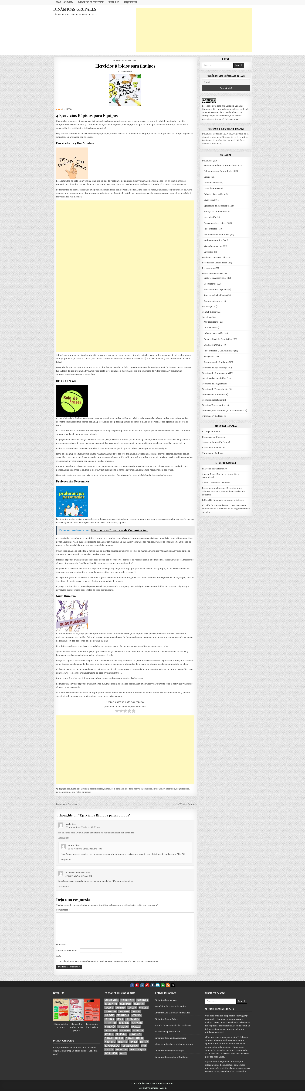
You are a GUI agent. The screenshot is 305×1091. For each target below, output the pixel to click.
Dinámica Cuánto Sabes (166, 1019)
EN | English (130, 2)
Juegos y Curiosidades (215, 295)
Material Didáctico (211, 273)
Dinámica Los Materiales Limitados (172, 1013)
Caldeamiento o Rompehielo (218, 171)
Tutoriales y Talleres (213, 416)
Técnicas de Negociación (214, 384)
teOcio (205, 500)
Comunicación (211, 182)
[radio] (117, 711)
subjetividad (121, 1049)
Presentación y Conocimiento (219, 351)
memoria (170, 789)
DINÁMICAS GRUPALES (74, 9)
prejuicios (122, 1041)
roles (78, 792)
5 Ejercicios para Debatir (167, 1031)
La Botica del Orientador (214, 469)
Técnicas (206, 317)
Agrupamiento (211, 322)
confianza (120, 1007)
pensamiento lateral (135, 1038)
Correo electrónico (66, 950)
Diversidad (209, 200)
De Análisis (209, 327)
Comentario (63, 910)
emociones (109, 1019)
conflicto (132, 1007)
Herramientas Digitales (216, 289)
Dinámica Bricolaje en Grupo (169, 1050)
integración (146, 789)
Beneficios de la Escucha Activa (170, 1006)
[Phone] (163, 985)
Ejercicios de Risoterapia (216, 206)
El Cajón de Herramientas (215, 505)
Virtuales (208, 252)
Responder (63, 838)
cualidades (109, 1015)
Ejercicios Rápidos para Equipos (125, 66)
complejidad (139, 1003)
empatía (120, 789)
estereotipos (110, 1022)
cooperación (110, 1011)
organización (183, 789)
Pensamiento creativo (215, 223)
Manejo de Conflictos (214, 211)
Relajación (209, 356)
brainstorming (127, 1000)
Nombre (61, 944)
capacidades (142, 1000)
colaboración (111, 1003)
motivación (125, 1030)
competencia (125, 1003)
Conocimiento (211, 188)
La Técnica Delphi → (186, 804)
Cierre (207, 177)
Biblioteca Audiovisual (215, 278)
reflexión (144, 1041)
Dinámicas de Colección (91, 2)
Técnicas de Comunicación (215, 373)
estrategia (124, 1022)
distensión (109, 789)
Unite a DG (113, 2)
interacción (159, 789)
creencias (136, 1011)
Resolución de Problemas (217, 234)
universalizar (111, 1053)
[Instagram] (142, 985)
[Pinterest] (137, 985)
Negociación (210, 217)
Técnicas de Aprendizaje (214, 368)
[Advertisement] (194, 30)
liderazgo (135, 1026)
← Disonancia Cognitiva (65, 804)
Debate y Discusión (213, 194)
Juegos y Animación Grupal (216, 442)
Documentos (210, 284)
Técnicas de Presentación (215, 389)
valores (123, 1053)
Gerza (205, 483)
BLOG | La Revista (64, 2)
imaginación (137, 1022)
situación (86, 792)
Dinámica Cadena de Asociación (170, 1038)
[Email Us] (158, 985)
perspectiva (110, 1041)
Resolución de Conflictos (216, 362)
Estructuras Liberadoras (214, 263)
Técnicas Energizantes (213, 405)
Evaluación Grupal (213, 345)
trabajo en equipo (138, 1049)
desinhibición (96, 789)
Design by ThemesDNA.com (152, 1088)
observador (121, 1034)
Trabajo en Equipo (213, 240)
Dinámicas (207, 161)
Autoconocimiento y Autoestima (220, 165)
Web (58, 956)
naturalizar (138, 1030)
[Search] (173, 985)
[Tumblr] (152, 985)
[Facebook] (132, 985)
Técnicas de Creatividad (214, 378)
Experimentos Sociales (214, 447)
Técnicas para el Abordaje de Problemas (222, 410)
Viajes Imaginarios (213, 246)
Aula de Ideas (209, 474)
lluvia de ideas (111, 1030)
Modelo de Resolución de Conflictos (173, 1025)
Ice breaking (208, 268)
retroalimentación (65, 792)
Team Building (209, 312)
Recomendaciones (213, 301)
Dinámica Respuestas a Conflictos (172, 1057)
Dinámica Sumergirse (166, 1000)
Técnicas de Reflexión (213, 394)
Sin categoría (208, 306)
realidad (133, 1041)
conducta (71, 789)
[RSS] (168, 985)
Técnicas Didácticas (212, 400)
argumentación (111, 1000)
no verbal (109, 1034)
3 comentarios (125, 71)
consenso (143, 1007)
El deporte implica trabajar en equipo (174, 1044)
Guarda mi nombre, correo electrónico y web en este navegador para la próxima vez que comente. (109, 961)
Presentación (210, 229)
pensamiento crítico (114, 1038)
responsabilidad (112, 1045)
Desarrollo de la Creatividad (218, 339)
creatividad (83, 789)
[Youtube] (147, 985)
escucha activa (132, 789)
